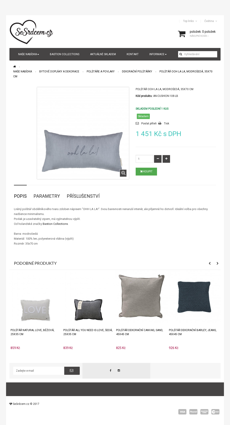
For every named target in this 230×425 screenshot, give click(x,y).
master (204, 411)
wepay (215, 411)
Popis (20, 196)
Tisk (166, 123)
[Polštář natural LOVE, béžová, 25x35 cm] (35, 296)
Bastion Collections (55, 224)
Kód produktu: (144, 96)
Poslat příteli (149, 123)
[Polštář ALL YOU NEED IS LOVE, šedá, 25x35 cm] (88, 296)
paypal (193, 411)
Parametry (46, 196)
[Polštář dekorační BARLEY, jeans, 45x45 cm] (194, 296)
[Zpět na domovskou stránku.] (14, 66)
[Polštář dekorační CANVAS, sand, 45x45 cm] (141, 296)
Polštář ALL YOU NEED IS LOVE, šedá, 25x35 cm (88, 332)
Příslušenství (83, 196)
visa (182, 411)
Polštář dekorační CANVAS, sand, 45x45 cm (139, 332)
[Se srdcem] (31, 31)
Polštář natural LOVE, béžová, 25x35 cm (32, 332)
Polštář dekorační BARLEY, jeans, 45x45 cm (193, 332)
